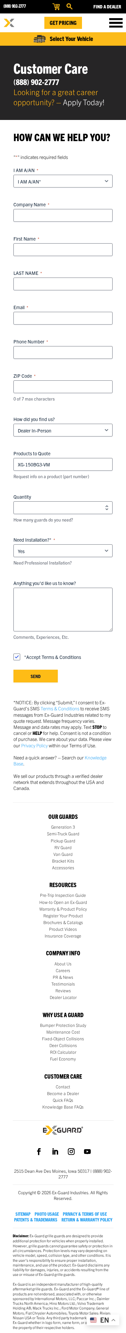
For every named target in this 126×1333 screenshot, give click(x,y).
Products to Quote (31, 453)
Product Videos (63, 929)
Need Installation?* (34, 540)
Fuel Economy (63, 1058)
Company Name (31, 204)
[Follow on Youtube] (87, 1151)
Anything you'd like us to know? (44, 583)
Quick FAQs (63, 1100)
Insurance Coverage (63, 936)
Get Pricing (63, 22)
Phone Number (30, 341)
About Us (63, 963)
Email (20, 307)
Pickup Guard (63, 840)
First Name (26, 239)
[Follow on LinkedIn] (55, 1151)
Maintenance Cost (63, 1032)
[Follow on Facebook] (39, 1151)
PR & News (63, 977)
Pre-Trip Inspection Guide (63, 895)
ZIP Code (24, 376)
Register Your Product (63, 915)
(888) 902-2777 (14, 6)
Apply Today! (83, 102)
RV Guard (63, 847)
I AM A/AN (25, 170)
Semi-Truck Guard (63, 833)
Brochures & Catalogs (63, 922)
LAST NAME (27, 273)
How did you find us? (34, 419)
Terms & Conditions (60, 708)
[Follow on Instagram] (71, 1151)
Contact (63, 1086)
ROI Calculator (63, 1052)
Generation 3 (63, 827)
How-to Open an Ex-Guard (63, 902)
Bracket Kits (63, 861)
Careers (63, 970)
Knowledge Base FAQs (63, 1107)
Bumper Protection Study (63, 1025)
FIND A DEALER (107, 6)
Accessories (63, 867)
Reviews (63, 990)
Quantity (22, 497)
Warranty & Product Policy (63, 909)
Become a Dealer (63, 1093)
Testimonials (63, 984)
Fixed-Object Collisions (63, 1038)
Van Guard (63, 854)
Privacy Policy (34, 745)
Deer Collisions (63, 1045)
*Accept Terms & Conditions (52, 657)
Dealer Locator (63, 997)
